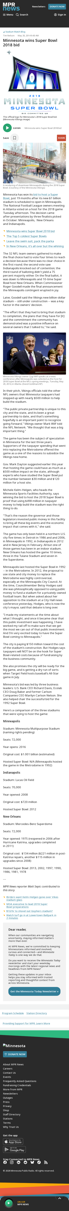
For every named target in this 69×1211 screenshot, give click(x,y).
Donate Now (57, 6)
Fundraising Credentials (17, 1085)
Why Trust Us (11, 1126)
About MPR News (13, 1064)
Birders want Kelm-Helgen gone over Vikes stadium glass (32, 898)
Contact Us (9, 1072)
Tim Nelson (9, 35)
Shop (6, 1110)
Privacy (7, 1106)
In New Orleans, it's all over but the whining (35, 246)
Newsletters (10, 1093)
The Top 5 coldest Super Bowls (26, 236)
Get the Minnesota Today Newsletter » (34, 991)
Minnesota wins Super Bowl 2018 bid (30, 231)
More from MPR (12, 1089)
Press (6, 1101)
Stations (8, 1118)
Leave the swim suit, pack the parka (30, 241)
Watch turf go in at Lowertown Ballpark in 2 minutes (31, 916)
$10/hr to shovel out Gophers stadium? (29, 911)
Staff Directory (11, 1114)
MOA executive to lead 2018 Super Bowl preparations (27, 905)
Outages (8, 1097)
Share (61, 137)
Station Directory (36, 1013)
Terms (7, 1122)
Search (24, 14)
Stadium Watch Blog (15, 32)
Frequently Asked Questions (19, 1081)
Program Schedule (13, 1013)
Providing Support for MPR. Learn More (26, 1023)
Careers (7, 1068)
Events (7, 1076)
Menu (10, 14)
